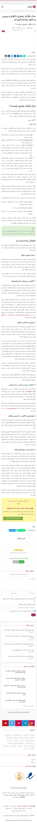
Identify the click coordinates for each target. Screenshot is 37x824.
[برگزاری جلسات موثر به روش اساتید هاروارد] (18, 502)
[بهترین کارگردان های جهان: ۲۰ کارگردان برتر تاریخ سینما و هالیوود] (30, 702)
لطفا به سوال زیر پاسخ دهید (28, 604)
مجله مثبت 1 (31, 749)
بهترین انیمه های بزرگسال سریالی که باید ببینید (15, 694)
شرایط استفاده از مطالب (19, 808)
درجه (32, 760)
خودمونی (32, 735)
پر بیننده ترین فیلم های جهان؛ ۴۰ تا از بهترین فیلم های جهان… (14, 686)
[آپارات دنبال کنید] (18, 723)
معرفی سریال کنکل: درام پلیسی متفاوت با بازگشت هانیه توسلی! (19, 630)
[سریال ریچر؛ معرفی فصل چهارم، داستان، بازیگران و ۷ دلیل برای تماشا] (30, 680)
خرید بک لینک (10, 740)
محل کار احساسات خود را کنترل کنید (19, 315)
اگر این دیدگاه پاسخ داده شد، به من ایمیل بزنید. (21, 611)
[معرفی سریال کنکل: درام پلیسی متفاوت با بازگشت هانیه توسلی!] (30, 673)
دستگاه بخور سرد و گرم (29, 738)
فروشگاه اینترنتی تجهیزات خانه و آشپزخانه (14, 738)
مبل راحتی (22, 740)
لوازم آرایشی (13, 746)
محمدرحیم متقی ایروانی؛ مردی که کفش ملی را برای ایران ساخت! (19, 644)
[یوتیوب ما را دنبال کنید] (5, 723)
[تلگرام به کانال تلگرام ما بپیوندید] (25, 723)
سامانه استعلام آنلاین (18, 735)
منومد (32, 763)
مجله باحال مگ (6, 746)
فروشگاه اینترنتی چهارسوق (18, 743)
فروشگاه (31, 806)
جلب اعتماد (17, 375)
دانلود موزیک (20, 746)
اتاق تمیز (16, 740)
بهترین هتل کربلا (8, 735)
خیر (15, 562)
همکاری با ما (5, 806)
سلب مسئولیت (9, 808)
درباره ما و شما (13, 806)
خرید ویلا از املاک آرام (29, 743)
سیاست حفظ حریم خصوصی (18, 811)
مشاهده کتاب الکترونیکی (13, 518)
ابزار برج (25, 749)
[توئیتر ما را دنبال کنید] (12, 723)
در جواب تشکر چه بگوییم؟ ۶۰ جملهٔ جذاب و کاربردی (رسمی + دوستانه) (19, 637)
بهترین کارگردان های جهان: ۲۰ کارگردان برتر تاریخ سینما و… (15, 701)
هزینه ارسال (26, 735)
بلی (22, 562)
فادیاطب (9, 743)
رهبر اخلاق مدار (29, 346)
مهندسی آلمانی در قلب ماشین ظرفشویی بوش (23, 650)
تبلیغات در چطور (22, 806)
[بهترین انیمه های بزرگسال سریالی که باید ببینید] (30, 695)
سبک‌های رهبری (12, 408)
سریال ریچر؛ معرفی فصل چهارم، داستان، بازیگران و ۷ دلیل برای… (15, 679)
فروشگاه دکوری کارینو (30, 740)
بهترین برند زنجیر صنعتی (29, 746)
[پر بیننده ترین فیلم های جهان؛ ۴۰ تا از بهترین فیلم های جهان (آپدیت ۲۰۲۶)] (30, 687)
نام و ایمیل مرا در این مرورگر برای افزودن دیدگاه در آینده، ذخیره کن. (19, 600)
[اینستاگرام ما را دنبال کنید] (31, 723)
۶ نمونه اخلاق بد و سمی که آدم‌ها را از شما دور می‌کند (21, 656)
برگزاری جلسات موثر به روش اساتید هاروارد (20, 508)
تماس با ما (29, 808)
